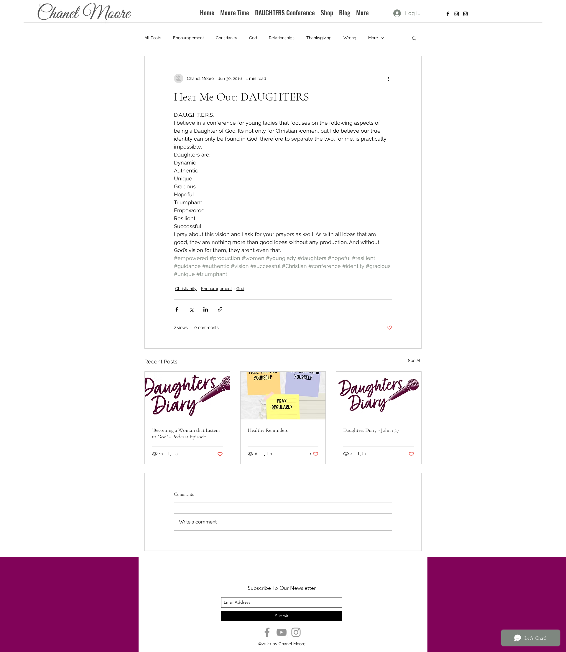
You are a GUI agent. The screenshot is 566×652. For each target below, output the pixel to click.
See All (415, 360)
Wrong (349, 37)
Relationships (281, 37)
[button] (414, 38)
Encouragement (188, 37)
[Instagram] (296, 632)
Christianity (226, 37)
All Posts (152, 37)
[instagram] (457, 14)
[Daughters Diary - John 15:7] (378, 395)
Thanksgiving (319, 37)
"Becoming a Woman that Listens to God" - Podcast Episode (186, 433)
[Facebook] (267, 632)
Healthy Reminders (268, 430)
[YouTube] (281, 632)
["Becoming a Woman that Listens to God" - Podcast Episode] (187, 395)
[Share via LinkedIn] (205, 309)
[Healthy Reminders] (283, 395)
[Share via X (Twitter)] (191, 309)
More (373, 37)
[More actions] (388, 78)
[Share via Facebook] (177, 309)
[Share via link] (220, 309)
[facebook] (448, 14)
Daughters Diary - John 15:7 (371, 430)
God (253, 37)
